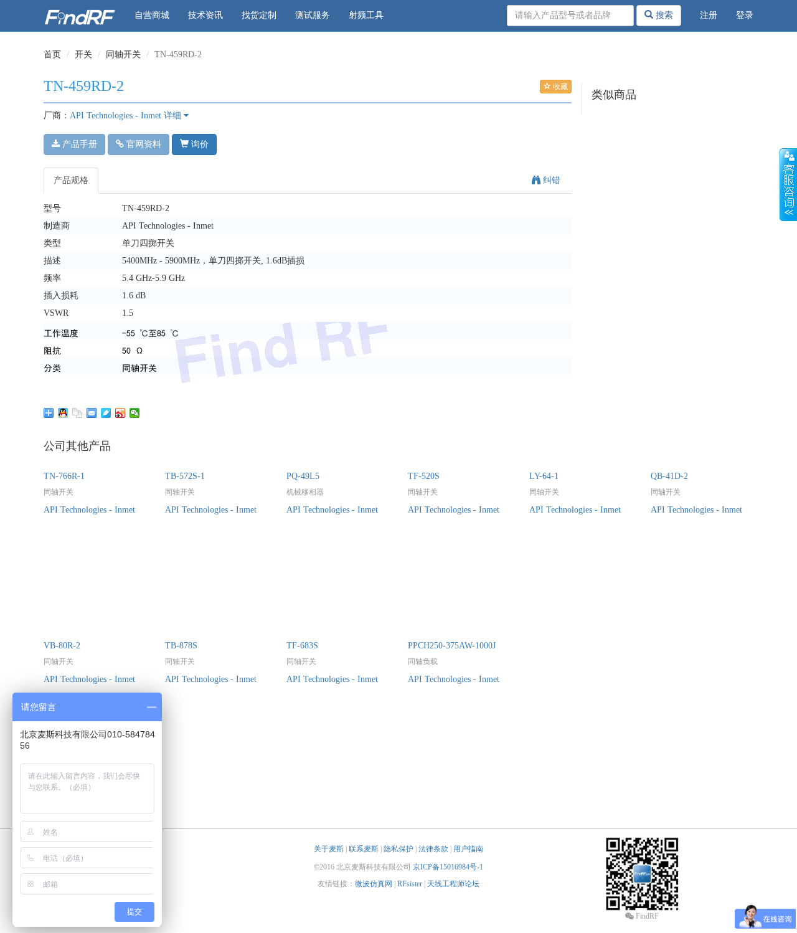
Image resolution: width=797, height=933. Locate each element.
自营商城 (151, 15)
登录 (744, 15)
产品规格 (71, 180)
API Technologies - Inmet (115, 115)
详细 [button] (174, 115)
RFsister (409, 883)
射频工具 (366, 15)
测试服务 (312, 15)
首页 (52, 54)
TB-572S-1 (185, 476)
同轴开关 (123, 54)
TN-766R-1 (64, 476)
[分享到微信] (135, 413)
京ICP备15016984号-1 (448, 867)
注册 (708, 15)
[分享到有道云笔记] (106, 413)
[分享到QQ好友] (63, 413)
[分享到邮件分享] (92, 413)
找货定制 (259, 15)
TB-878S (181, 645)
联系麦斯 (364, 849)
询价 (199, 144)
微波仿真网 (373, 883)
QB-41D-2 (669, 476)
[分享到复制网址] (77, 413)
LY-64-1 (544, 476)
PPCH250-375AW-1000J (452, 645)
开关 (83, 54)
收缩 (788, 185)
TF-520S (424, 476)
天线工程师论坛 (453, 883)
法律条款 (433, 849)
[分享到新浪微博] (120, 413)
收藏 (559, 86)
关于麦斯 (329, 849)
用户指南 (468, 849)
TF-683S (302, 645)
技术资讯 (205, 15)
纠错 (550, 180)
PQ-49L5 (302, 476)
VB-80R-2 (62, 645)
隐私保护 (398, 849)
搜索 (663, 15)
